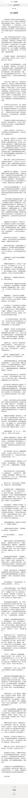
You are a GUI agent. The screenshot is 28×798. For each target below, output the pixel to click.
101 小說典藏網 (14, 3)
